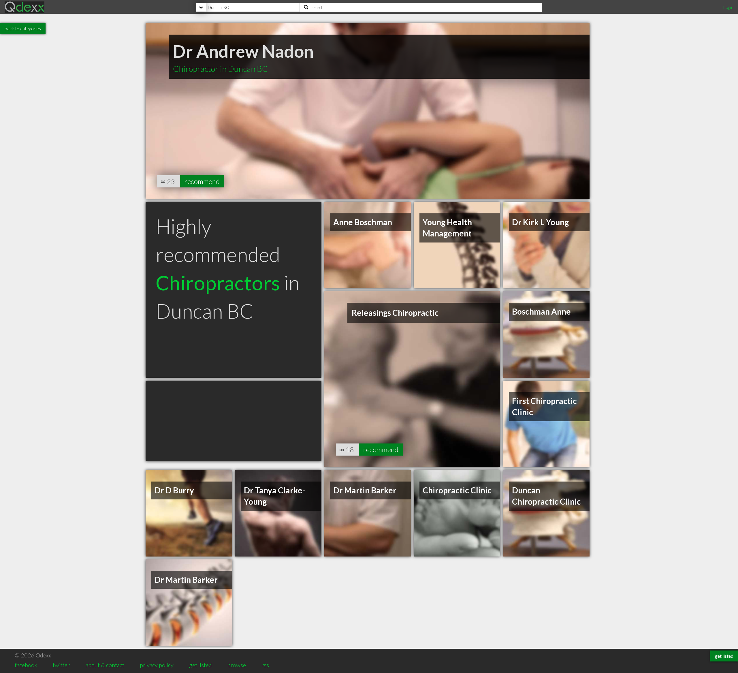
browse (236, 664)
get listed (200, 664)
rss (265, 664)
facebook (26, 664)
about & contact (105, 664)
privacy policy (157, 664)
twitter (61, 664)
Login (728, 7)
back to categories (23, 28)
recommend (202, 181)
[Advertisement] (233, 421)
